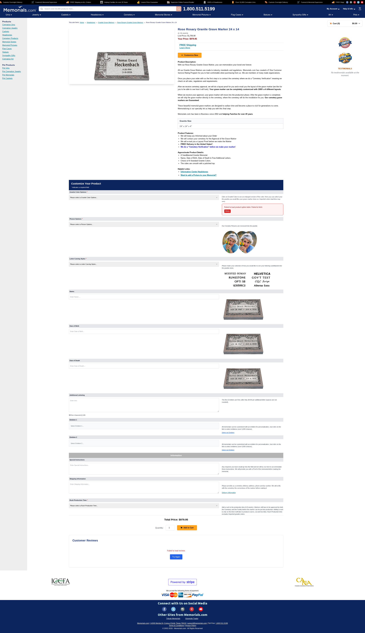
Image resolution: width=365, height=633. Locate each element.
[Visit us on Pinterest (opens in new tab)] (354, 2)
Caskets (65, 14)
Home (82, 22)
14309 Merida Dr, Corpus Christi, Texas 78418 (168, 623)
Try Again (176, 557)
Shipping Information (78, 479)
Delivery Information (229, 492)
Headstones (96, 14)
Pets (355, 14)
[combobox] (107, 8)
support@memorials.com (197, 623)
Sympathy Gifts (299, 14)
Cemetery (128, 14)
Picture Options (76, 219)
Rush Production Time (79, 500)
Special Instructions (77, 460)
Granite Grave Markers (106, 22)
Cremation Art (8, 59)
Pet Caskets (7, 78)
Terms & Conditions (176, 626)
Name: (72, 291)
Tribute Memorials (173, 619)
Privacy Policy (190, 626)
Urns (8, 14)
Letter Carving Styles (78, 259)
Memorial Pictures (200, 14)
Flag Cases (236, 14)
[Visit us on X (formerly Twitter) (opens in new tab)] (173, 609)
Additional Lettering (77, 395)
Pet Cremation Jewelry (11, 71)
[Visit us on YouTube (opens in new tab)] (362, 2)
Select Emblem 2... (77, 443)
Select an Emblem (228, 432)
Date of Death (75, 360)
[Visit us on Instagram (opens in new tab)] (351, 2)
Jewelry (35, 14)
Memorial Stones (162, 14)
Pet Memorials (8, 75)
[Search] (178, 8)
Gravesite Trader (191, 619)
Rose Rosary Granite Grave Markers (130, 22)
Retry (227, 211)
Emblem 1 (73, 420)
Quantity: (159, 528)
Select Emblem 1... (77, 426)
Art (329, 14)
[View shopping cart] (360, 9)
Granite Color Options (78, 192)
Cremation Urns (8, 25)
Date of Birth (74, 326)
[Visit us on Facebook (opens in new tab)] (347, 2)
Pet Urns (6, 68)
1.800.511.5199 (199, 8)
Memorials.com (143, 623)
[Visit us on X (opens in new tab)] (358, 2)
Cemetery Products (10, 38)
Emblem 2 (73, 437)
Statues (266, 14)
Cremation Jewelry (10, 28)
